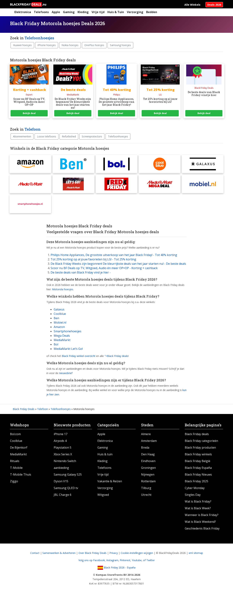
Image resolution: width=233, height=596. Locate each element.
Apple (56, 12)
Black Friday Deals (23, 409)
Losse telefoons (46, 136)
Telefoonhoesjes (39, 38)
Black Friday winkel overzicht (78, 356)
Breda (145, 447)
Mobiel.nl (60, 323)
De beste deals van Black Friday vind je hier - (81, 272)
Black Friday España (198, 468)
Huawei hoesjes (22, 45)
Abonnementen (22, 136)
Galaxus (59, 309)
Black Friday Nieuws (198, 474)
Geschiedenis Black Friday (202, 528)
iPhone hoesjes (46, 45)
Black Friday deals (197, 434)
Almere (146, 434)
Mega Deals (62, 336)
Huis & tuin (104, 454)
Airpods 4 (60, 441)
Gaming (69, 12)
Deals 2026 (214, 4)
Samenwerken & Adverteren (59, 553)
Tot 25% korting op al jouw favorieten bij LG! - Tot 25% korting (93, 259)
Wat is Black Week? (198, 508)
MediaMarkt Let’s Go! (68, 349)
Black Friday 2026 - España (119, 567)
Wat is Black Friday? (198, 501)
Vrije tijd (98, 12)
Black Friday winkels (198, 454)
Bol (56, 344)
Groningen (148, 468)
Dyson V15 (61, 481)
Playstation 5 (62, 447)
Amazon (59, 327)
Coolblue (60, 314)
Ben (56, 318)
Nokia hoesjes (70, 45)
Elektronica (22, 12)
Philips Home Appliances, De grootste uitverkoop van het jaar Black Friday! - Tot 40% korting (114, 255)
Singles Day (193, 495)
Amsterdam (149, 441)
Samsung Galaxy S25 (68, 474)
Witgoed (103, 495)
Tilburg (146, 488)
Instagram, (113, 560)
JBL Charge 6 (62, 495)
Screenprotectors (92, 136)
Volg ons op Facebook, (92, 560)
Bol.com (15, 434)
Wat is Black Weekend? (200, 522)
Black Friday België (197, 461)
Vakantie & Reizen (109, 481)
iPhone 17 (60, 434)
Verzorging (135, 12)
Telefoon (33, 129)
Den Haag (148, 454)
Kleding (83, 12)
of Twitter (149, 560)
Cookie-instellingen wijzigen (137, 553)
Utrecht (146, 495)
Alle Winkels (192, 4)
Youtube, (137, 560)
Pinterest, (126, 560)
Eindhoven (148, 461)
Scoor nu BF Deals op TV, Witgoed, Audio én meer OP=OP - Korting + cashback (104, 268)
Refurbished (69, 136)
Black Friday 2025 (196, 481)
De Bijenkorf (18, 447)
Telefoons (41, 12)
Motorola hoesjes (62, 289)
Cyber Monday (195, 488)
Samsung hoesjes (120, 45)
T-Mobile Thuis (20, 474)
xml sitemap (196, 553)
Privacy (113, 553)
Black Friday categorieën (201, 441)
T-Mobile (16, 468)
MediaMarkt (62, 340)
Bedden (151, 12)
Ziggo (14, 481)
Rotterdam (148, 481)
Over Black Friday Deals (92, 553)
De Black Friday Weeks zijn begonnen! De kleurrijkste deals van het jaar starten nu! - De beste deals (118, 264)
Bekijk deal (29, 113)
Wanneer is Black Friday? (201, 515)
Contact (35, 553)
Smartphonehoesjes (67, 331)
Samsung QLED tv (66, 488)
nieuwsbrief (65, 373)
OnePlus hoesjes (94, 45)
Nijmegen (147, 474)
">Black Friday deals (116, 356)
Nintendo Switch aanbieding (65, 464)
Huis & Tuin (115, 12)
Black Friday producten (200, 447)
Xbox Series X (63, 454)
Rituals (14, 461)
